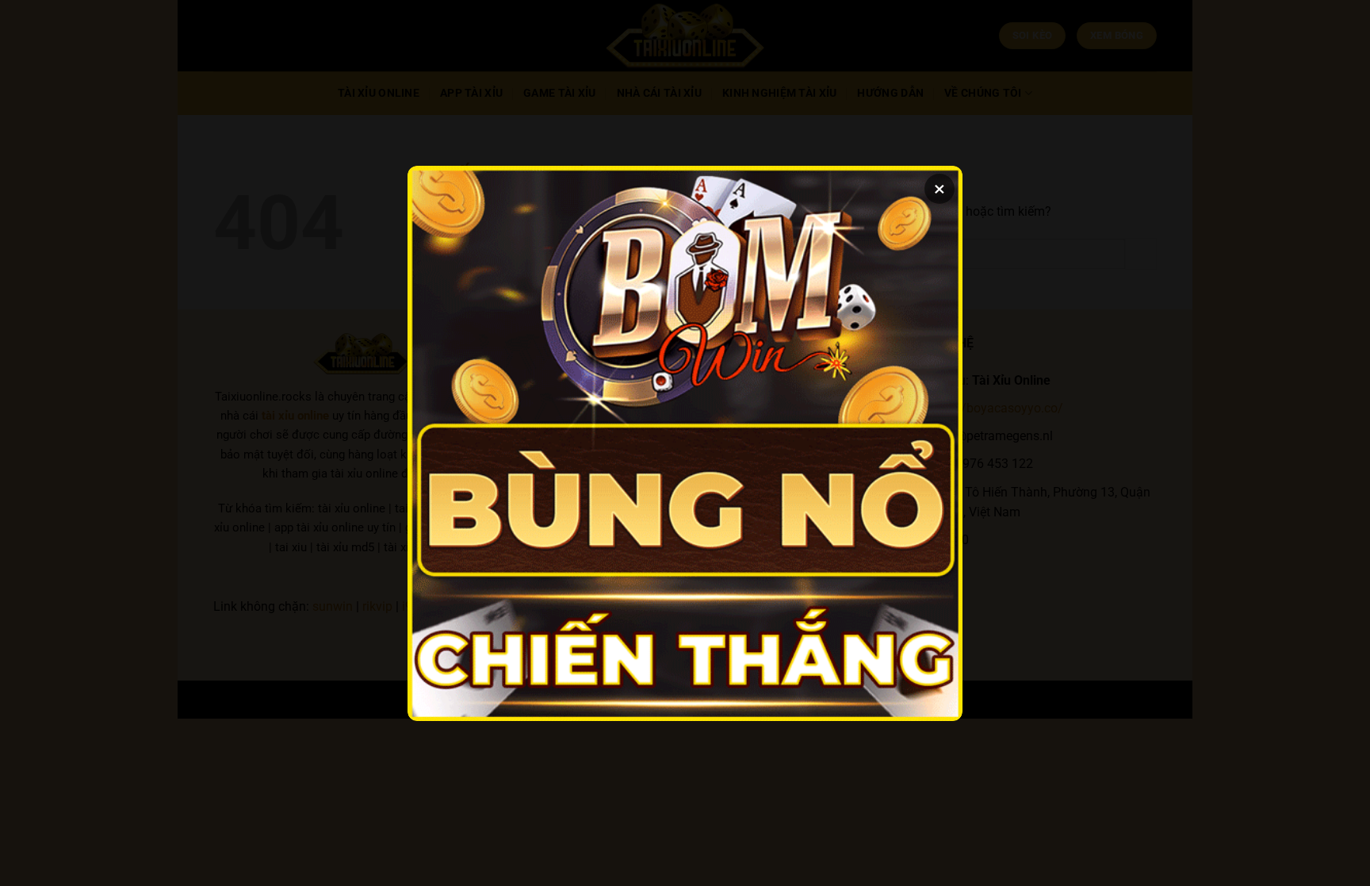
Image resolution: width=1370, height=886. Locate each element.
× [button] (939, 189)
